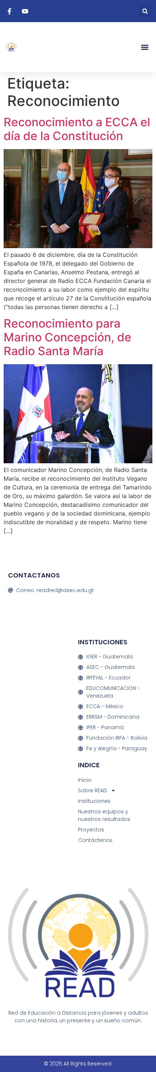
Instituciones (94, 801)
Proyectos (91, 829)
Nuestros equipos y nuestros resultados (104, 815)
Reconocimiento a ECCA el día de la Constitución (77, 129)
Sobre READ (92, 790)
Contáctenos (95, 840)
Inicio (84, 780)
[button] (145, 11)
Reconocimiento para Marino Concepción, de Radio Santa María (67, 337)
